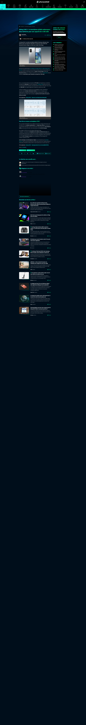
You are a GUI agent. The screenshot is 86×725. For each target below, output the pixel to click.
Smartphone (32, 258)
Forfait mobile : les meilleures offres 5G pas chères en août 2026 (59, 65)
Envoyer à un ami (41, 153)
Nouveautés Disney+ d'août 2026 (59, 58)
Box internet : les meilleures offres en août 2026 (59, 62)
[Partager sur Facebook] (27, 153)
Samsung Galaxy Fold (23, 150)
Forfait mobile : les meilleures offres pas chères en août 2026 (59, 67)
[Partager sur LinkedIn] (33, 153)
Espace (25, 7)
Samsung (33, 26)
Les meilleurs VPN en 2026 (58, 70)
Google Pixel (32, 292)
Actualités (71, 7)
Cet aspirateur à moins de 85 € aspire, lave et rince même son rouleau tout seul (40, 273)
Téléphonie (3, 7)
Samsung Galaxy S (19, 9)
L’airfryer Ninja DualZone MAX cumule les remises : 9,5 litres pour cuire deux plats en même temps (40, 228)
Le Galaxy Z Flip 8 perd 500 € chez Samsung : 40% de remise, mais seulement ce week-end (40, 251)
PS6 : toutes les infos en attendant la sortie (59, 55)
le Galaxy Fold (40, 84)
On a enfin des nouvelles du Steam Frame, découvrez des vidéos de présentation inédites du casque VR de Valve (40, 204)
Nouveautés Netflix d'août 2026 (59, 57)
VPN (42, 7)
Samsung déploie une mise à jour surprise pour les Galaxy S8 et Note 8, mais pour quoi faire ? (40, 308)
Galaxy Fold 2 (45, 72)
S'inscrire (59, 37)
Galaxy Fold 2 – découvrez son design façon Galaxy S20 (36, 97)
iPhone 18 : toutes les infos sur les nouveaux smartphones (59, 52)
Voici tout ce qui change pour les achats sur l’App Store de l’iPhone (40, 215)
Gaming (14, 7)
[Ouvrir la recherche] (84, 2)
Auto (20, 7)
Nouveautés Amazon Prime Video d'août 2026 (59, 60)
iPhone (31, 223)
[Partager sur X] (21, 153)
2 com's (46, 35)
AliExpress (31, 280)
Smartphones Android (28, 26)
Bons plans (31, 7)
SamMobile (24, 147)
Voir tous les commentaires (24, 196)
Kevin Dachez (24, 34)
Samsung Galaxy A (6, 9)
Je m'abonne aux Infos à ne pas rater (28, 38)
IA (65, 7)
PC (8, 7)
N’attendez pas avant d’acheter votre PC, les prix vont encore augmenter (40, 239)
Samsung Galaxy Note (13, 9)
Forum (76, 7)
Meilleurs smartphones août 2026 (59, 68)
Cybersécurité (48, 7)
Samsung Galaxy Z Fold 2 (30, 150)
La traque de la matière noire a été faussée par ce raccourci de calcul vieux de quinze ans (40, 296)
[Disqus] (35, 183)
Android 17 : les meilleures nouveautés (58, 49)
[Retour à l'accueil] (43, 2)
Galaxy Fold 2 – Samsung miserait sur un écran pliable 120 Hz (37, 145)
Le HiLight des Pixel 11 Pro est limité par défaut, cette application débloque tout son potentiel (39, 284)
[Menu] (2, 2)
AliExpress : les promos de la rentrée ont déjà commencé (59, 45)
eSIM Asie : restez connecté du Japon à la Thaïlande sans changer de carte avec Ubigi (39, 262)
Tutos (37, 7)
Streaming (60, 7)
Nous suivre (48, 153)
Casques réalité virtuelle (33, 211)
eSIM (53, 7)
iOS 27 (55, 53)
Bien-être (82, 7)
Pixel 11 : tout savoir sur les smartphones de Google (58, 47)
